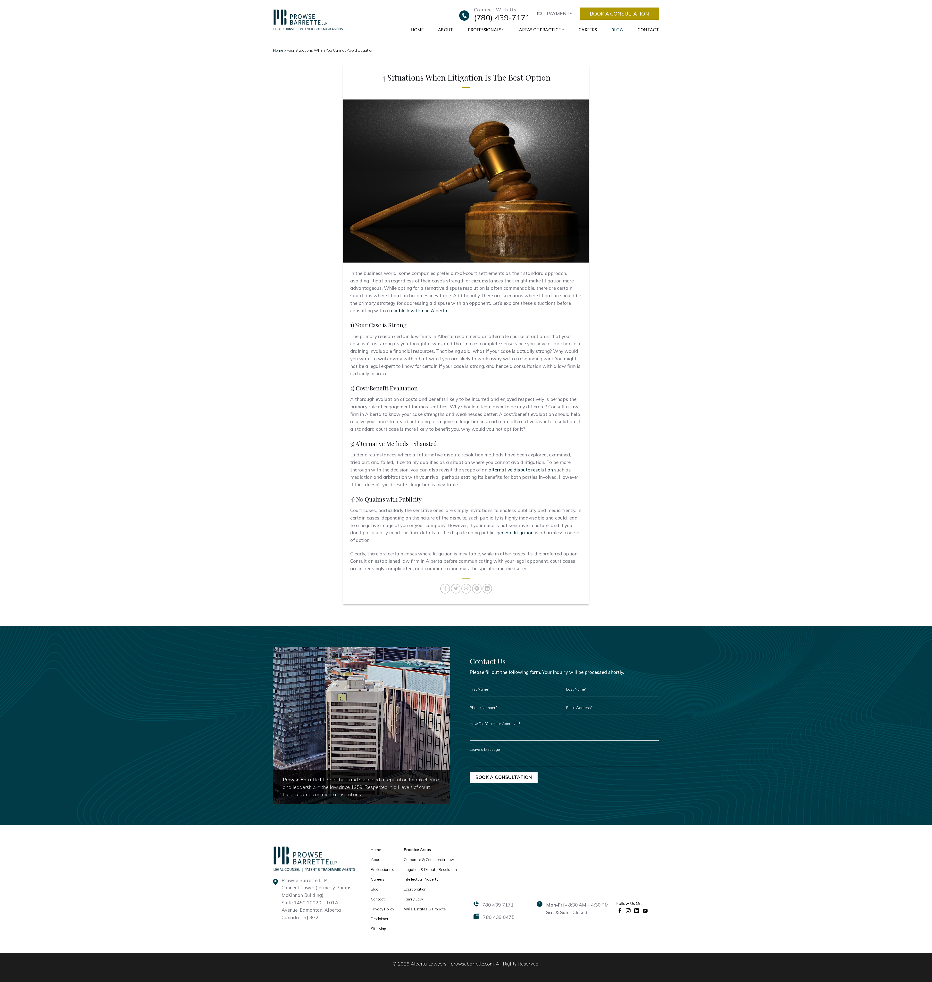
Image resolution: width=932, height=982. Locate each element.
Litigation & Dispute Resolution (430, 869)
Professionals (484, 29)
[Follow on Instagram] (629, 911)
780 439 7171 (498, 905)
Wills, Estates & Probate (425, 909)
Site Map (378, 929)
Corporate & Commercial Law (429, 859)
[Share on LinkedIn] (487, 589)
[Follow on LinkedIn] (637, 911)
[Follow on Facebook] (620, 911)
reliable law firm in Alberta (418, 311)
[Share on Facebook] (445, 589)
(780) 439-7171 (502, 17)
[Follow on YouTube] (646, 911)
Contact (648, 29)
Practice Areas (417, 849)
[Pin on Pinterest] (477, 589)
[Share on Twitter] (456, 589)
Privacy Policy (382, 909)
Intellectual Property (421, 879)
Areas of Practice (540, 29)
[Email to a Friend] (466, 589)
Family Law (413, 899)
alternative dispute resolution (521, 470)
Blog (617, 29)
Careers (588, 29)
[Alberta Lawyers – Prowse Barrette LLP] (308, 20)
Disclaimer (379, 919)
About (445, 29)
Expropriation (415, 889)
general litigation (515, 533)
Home (417, 29)
